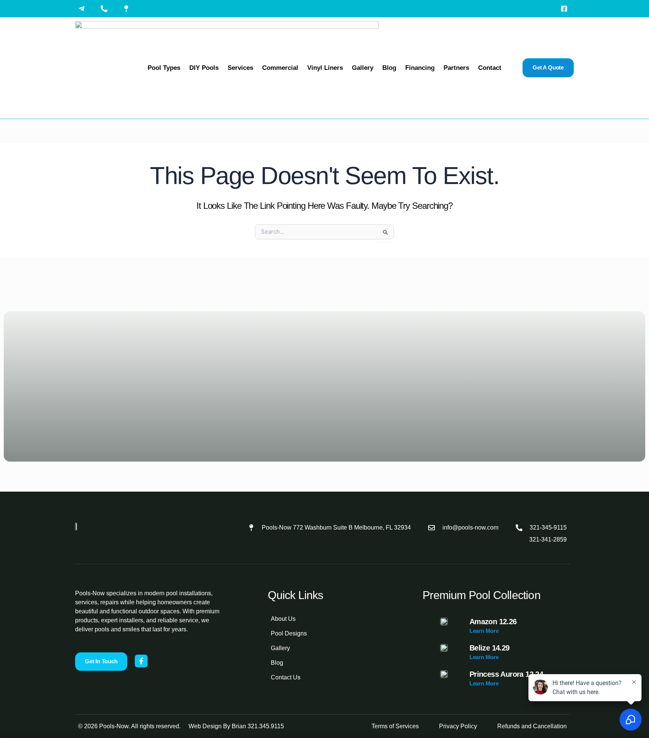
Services (240, 67)
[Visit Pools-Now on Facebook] (566, 8)
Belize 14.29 (489, 648)
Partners (456, 67)
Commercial (280, 67)
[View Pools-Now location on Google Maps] (128, 8)
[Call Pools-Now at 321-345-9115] (106, 8)
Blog (389, 67)
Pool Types (164, 67)
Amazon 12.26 (493, 621)
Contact (489, 67)
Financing (420, 67)
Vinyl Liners (325, 67)
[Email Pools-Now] (83, 8)
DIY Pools (204, 67)
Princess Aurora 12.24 (506, 674)
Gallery (362, 67)
